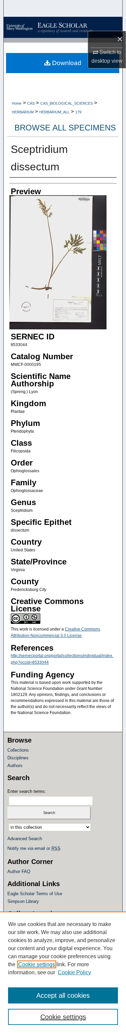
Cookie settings (36, 964)
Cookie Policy (74, 972)
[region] (63, 972)
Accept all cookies (63, 995)
